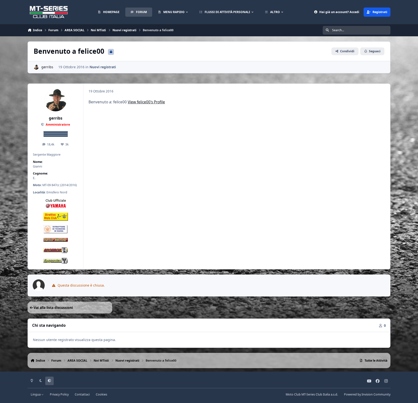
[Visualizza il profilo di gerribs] (36, 67)
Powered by (367, 394)
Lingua (36, 394)
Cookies (101, 394)
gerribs (47, 67)
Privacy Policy (59, 394)
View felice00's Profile (146, 102)
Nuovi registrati (103, 67)
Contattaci (82, 394)
